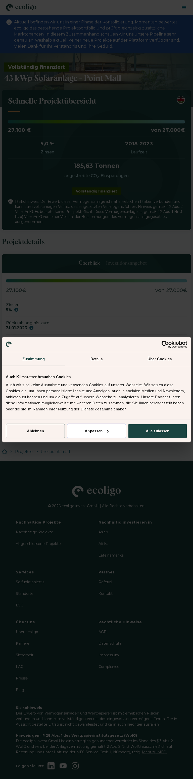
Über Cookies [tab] (160, 359)
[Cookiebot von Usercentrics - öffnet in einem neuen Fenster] (165, 344)
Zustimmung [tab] (33, 359)
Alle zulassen (157, 431)
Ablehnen (35, 431)
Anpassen (94, 431)
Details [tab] (96, 359)
